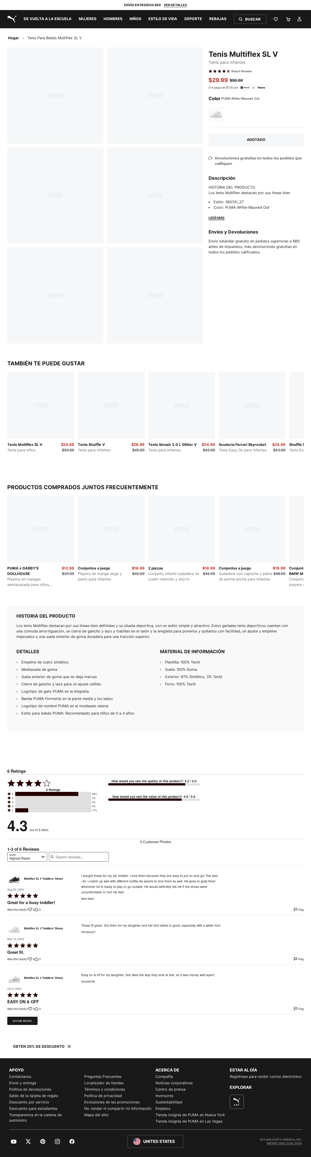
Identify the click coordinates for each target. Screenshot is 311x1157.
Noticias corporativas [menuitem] (174, 1083)
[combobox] (27, 857)
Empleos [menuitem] (163, 1108)
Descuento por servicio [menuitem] (29, 1102)
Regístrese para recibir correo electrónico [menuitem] (266, 1076)
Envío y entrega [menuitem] (22, 1083)
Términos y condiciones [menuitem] (104, 1089)
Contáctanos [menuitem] (20, 1076)
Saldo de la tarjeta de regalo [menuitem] (33, 1095)
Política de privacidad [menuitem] (103, 1095)
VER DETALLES (175, 5)
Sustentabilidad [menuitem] (169, 1102)
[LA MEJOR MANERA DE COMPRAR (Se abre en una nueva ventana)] (237, 1102)
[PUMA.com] (11, 19)
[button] (53, 794)
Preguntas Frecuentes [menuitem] (103, 1076)
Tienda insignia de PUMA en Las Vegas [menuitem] (189, 1121)
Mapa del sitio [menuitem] (96, 1115)
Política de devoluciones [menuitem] (30, 1089)
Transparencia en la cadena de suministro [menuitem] (35, 1118)
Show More (22, 1021)
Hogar (13, 38)
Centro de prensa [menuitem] (171, 1089)
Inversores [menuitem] (164, 1095)
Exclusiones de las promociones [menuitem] (112, 1102)
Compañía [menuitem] (164, 1076)
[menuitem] (47, 19)
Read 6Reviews (241, 71)
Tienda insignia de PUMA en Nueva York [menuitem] (190, 1115)
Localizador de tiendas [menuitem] (104, 1083)
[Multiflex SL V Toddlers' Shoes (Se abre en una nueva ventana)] (14, 880)
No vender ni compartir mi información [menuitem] (117, 1108)
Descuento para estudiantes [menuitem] (33, 1108)
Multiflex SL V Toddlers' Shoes (43, 879)
